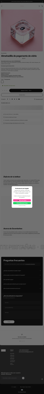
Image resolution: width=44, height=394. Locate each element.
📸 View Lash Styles (22, 200)
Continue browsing (22, 205)
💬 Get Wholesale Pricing (22, 203)
